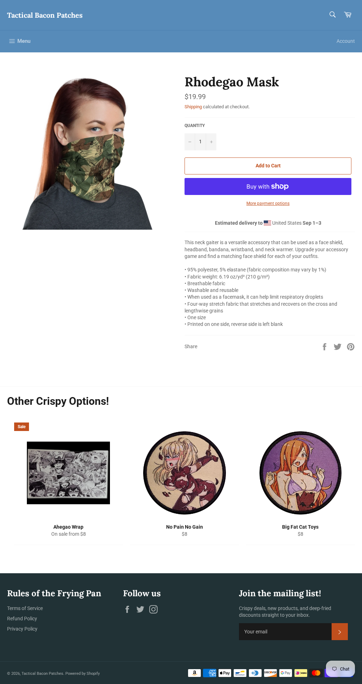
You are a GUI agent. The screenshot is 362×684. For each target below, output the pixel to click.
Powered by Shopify (82, 673)
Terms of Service (25, 608)
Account (346, 41)
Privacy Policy (22, 629)
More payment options (268, 203)
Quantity (195, 125)
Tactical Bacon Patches (45, 15)
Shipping (193, 106)
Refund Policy (22, 618)
